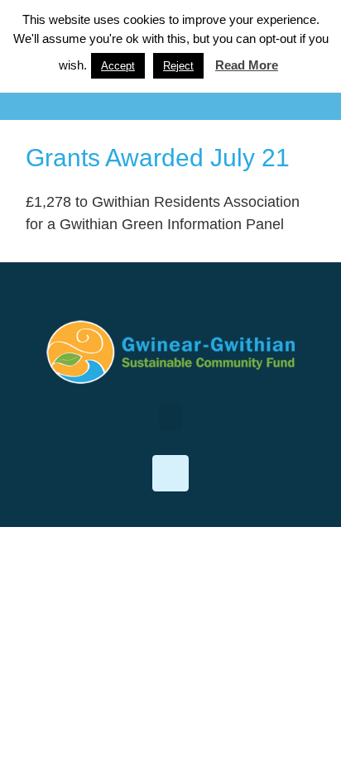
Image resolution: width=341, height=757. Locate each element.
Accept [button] (118, 66)
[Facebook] (170, 473)
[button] (170, 93)
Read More (246, 65)
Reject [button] (178, 66)
